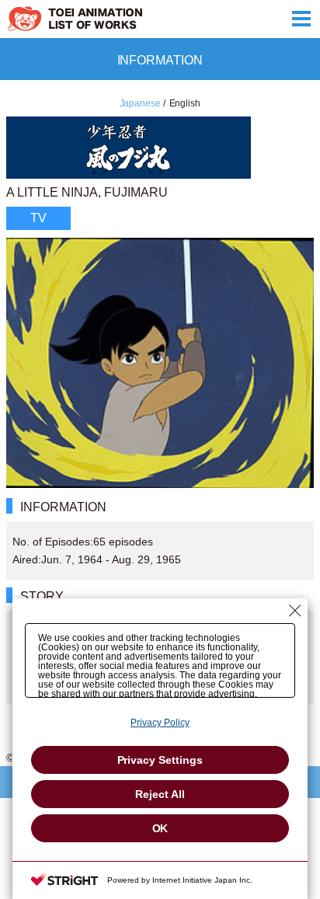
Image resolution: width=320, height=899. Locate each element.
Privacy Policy (160, 722)
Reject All (160, 794)
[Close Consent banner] (295, 610)
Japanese (141, 103)
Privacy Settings (160, 760)
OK (160, 828)
